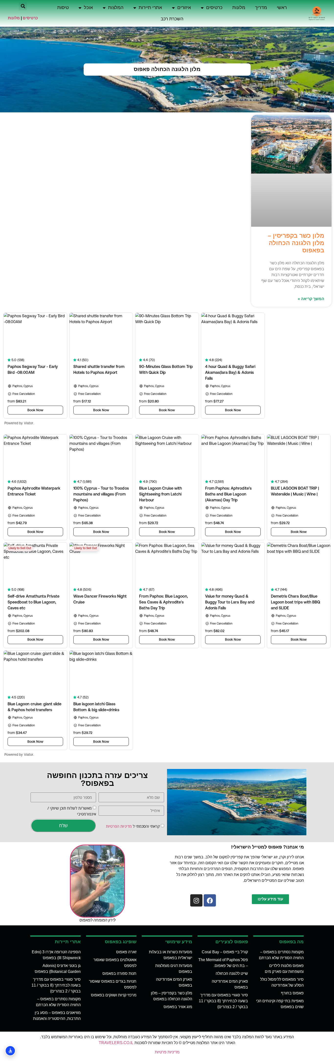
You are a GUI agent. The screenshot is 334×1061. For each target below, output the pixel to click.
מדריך (261, 7)
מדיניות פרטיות (167, 1052)
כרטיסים (214, 7)
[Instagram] (196, 900)
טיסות (63, 7)
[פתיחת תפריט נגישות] (10, 1050)
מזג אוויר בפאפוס (178, 1007)
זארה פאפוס (126, 952)
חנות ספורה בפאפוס (119, 973)
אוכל (88, 7)
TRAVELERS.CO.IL (116, 1043)
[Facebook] (210, 900)
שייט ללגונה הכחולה (232, 973)
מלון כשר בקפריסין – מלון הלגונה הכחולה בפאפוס (296, 243)
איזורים (184, 7)
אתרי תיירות (150, 7)
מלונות (238, 7)
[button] (23, 6)
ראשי (282, 7)
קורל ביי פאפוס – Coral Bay (225, 952)
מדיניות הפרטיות (119, 826)
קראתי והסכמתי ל (133, 826)
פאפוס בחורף (292, 993)
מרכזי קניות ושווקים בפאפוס (113, 995)
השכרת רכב (172, 18)
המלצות (115, 7)
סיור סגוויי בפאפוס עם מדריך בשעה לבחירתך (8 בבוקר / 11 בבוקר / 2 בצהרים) (223, 1001)
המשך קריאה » (311, 299)
